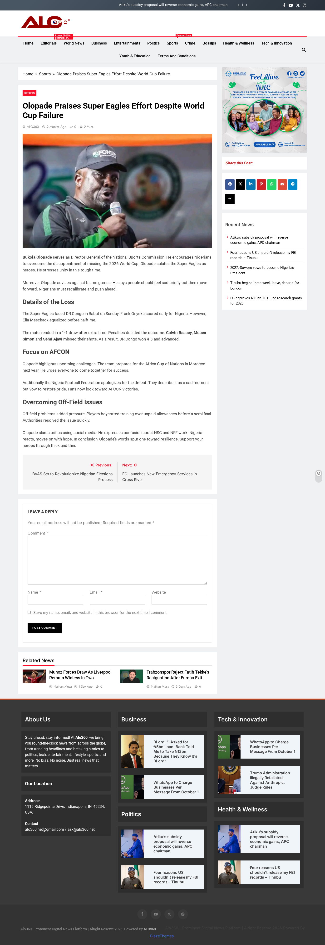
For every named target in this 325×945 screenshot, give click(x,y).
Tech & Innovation (276, 43)
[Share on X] (240, 184)
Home (28, 43)
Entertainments (127, 43)
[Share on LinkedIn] (251, 184)
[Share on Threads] (230, 199)
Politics (153, 43)
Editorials (50, 43)
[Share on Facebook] (230, 184)
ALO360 (33, 126)
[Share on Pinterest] (261, 184)
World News (74, 43)
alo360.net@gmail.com (44, 829)
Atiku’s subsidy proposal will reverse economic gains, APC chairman (173, 5)
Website (159, 592)
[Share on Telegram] (292, 184)
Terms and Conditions (177, 56)
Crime (190, 43)
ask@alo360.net (81, 829)
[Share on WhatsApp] (271, 184)
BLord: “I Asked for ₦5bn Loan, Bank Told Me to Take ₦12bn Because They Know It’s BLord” (175, 751)
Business (99, 43)
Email (96, 592)
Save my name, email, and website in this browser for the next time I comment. (100, 612)
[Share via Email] (282, 184)
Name (34, 592)
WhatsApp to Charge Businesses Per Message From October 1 (176, 787)
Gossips (209, 43)
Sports (174, 41)
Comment (38, 533)
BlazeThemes (162, 936)
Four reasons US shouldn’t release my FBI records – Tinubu (175, 877)
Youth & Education (135, 56)
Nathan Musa (63, 686)
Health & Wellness (238, 43)
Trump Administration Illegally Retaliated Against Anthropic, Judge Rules (270, 780)
